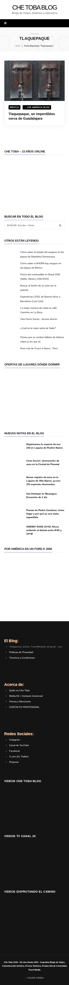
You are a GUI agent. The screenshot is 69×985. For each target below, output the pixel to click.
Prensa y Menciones (20, 701)
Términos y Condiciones (22, 657)
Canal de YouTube (19, 745)
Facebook (14, 751)
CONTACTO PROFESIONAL (24, 707)
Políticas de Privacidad (21, 652)
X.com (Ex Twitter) (19, 756)
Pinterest (14, 762)
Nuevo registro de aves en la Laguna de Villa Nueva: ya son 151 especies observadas (43, 481)
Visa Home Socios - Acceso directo (38, 319)
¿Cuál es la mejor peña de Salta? (38, 328)
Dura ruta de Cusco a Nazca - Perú (39, 348)
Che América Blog (38, 107)
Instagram (14, 739)
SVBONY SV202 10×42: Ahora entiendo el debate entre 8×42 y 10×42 (44, 530)
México (14, 107)
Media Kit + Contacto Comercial (26, 696)
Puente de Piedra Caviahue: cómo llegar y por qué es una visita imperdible (45, 514)
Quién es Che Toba (19, 690)
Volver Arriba (35, 978)
